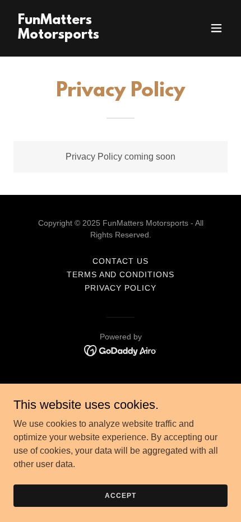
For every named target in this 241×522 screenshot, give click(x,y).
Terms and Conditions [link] (121, 274)
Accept (120, 495)
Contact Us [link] (120, 261)
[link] (88, 35)
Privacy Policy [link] (120, 287)
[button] (216, 28)
